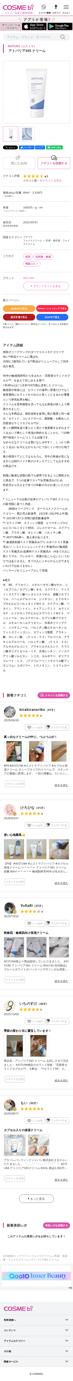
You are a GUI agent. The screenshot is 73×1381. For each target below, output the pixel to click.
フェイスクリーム (32, 240)
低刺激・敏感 (43, 256)
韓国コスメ (31, 263)
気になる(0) (19, 163)
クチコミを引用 (15, 784)
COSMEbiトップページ (16, 1256)
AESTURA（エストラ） (22, 46)
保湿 (28, 256)
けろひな (27, 807)
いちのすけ (28, 1003)
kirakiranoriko (32, 709)
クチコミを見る (52, 180)
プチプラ (28, 237)
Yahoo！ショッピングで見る (52, 308)
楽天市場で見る (19, 317)
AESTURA (28, 278)
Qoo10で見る (52, 317)
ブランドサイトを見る (47, 286)
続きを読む (61, 785)
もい (24, 1102)
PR (70, 1288)
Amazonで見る (19, 308)
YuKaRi (26, 905)
